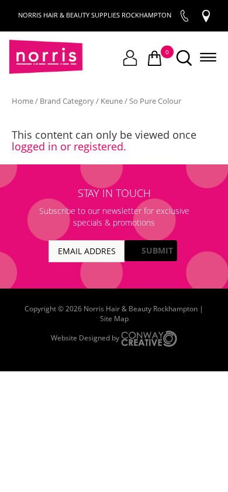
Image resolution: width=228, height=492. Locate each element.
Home (22, 101)
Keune (112, 101)
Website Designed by (86, 338)
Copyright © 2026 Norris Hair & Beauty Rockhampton (112, 309)
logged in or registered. (69, 146)
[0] (154, 59)
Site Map (114, 319)
